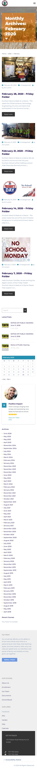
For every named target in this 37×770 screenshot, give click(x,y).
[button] (18, 760)
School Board (7, 700)
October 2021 (9, 499)
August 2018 (8, 606)
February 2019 (9, 588)
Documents (6, 695)
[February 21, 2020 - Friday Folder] (18, 131)
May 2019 (7, 579)
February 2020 (9, 558)
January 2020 (9, 561)
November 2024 (10, 445)
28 (23, 375)
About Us (5, 683)
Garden (4, 720)
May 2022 (7, 478)
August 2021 (8, 505)
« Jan (4, 379)
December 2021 (10, 493)
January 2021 (9, 526)
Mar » (9, 379)
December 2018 (10, 594)
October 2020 (9, 534)
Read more (8, 114)
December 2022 (10, 472)
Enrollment (6, 687)
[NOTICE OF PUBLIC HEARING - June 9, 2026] (5, 336)
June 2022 (7, 475)
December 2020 (10, 529)
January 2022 (9, 490)
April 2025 (7, 442)
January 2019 (9, 591)
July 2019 (7, 576)
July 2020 (7, 543)
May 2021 (7, 514)
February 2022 (9, 487)
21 (23, 372)
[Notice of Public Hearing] (5, 347)
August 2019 (8, 573)
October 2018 (9, 600)
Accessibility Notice (13, 760)
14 (23, 369)
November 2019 (10, 567)
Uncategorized (25, 85)
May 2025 (7, 439)
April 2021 (7, 517)
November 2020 (10, 531)
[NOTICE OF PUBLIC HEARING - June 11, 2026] (5, 325)
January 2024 (9, 463)
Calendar (5, 728)
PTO (3, 716)
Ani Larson (7, 88)
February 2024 (9, 460)
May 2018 (7, 609)
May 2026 (7, 436)
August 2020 (8, 540)
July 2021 (7, 508)
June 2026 (7, 433)
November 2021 (10, 496)
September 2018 (10, 603)
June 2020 (8, 546)
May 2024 (7, 454)
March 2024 (8, 457)
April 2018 (7, 612)
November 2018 (10, 597)
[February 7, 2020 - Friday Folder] (16, 249)
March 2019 (8, 585)
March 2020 (8, 555)
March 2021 (8, 520)
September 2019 (10, 570)
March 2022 (8, 484)
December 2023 (10, 466)
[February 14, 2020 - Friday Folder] (18, 188)
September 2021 (10, 502)
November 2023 (10, 469)
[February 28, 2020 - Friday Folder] (18, 69)
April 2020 (7, 552)
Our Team (5, 691)
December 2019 (10, 564)
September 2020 (10, 537)
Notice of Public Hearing (20, 345)
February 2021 (9, 523)
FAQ (3, 724)
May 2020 (7, 549)
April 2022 (7, 481)
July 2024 (7, 451)
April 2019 (7, 582)
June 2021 (7, 511)
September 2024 (10, 448)
